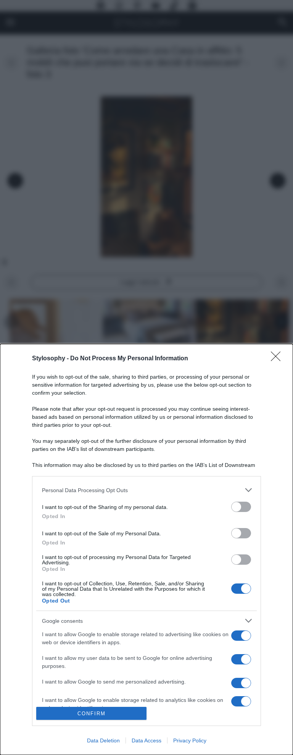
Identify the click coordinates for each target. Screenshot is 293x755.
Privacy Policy (189, 740)
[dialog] (146, 549)
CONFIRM (91, 713)
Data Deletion (103, 740)
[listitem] (146, 490)
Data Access (146, 740)
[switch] (241, 507)
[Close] (278, 359)
